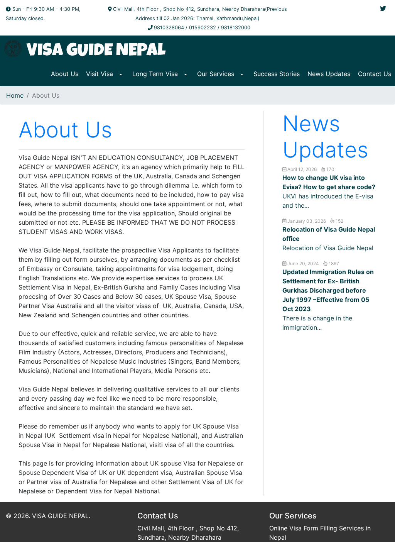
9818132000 (235, 27)
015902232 (202, 27)
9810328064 (169, 27)
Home (15, 95)
